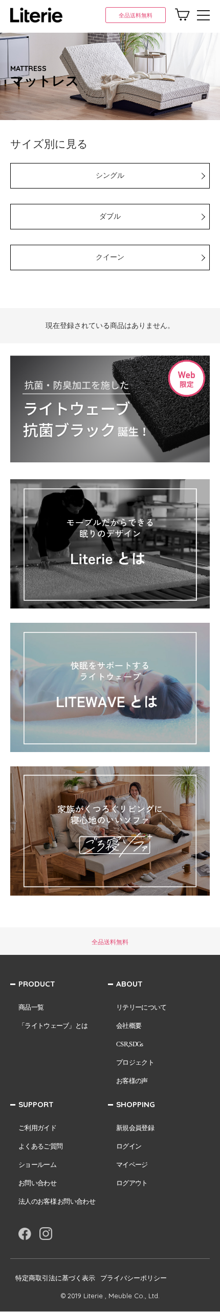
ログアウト (132, 1183)
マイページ (132, 1164)
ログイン (128, 1146)
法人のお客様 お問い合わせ (56, 1201)
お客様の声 (132, 1081)
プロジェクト (135, 1062)
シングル (110, 175)
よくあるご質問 (40, 1146)
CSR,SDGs (129, 1044)
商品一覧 (30, 1007)
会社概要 (128, 1025)
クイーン (110, 257)
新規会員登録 (135, 1128)
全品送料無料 (135, 15)
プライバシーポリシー (133, 1278)
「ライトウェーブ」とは (52, 1025)
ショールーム (37, 1164)
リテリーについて (141, 1007)
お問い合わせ (37, 1183)
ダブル (110, 216)
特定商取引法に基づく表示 (55, 1278)
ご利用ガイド (37, 1128)
